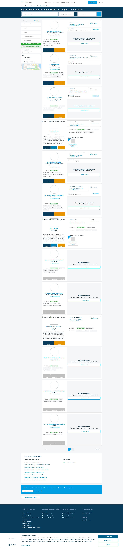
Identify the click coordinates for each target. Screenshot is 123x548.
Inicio (22, 5)
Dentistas (73, 2)
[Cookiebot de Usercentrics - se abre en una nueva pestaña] (12, 545)
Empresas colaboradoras (47, 515)
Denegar (108, 544)
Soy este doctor (85, 267)
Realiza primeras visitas (29, 61)
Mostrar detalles (25, 545)
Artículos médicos (85, 513)
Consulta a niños (27, 57)
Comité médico (25, 519)
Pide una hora (92, 2)
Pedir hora (73, 146)
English (89, 519)
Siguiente (97, 449)
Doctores (27, 5)
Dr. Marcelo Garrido (73, 241)
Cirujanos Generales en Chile (69, 462)
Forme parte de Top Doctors (47, 517)
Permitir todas (108, 536)
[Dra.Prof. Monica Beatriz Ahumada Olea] (54, 418)
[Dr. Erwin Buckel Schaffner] (54, 156)
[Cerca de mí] (75, 14)
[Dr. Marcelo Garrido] (54, 58)
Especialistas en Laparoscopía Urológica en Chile (35, 477)
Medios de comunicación (87, 511)
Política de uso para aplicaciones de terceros (31, 527)
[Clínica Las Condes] (54, 125)
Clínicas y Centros (65, 2)
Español (84, 519)
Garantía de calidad (26, 515)
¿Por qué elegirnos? (26, 513)
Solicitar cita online (85, 43)
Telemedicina (27, 59)
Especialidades (47, 2)
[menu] (22, 2)
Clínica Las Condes (54, 131)
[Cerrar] (99, 487)
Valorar (53, 329)
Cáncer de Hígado (34, 5)
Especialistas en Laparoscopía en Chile (33, 462)
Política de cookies (26, 525)
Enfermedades (56, 2)
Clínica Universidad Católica (54, 326)
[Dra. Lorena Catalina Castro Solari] (54, 254)
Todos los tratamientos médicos (68, 517)
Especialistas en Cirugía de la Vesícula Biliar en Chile (36, 469)
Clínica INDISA (54, 228)
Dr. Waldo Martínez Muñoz (72, 144)
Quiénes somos (25, 511)
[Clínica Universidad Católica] (54, 320)
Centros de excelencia (46, 513)
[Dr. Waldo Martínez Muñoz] (54, 25)
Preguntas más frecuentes (67, 515)
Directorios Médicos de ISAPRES (68, 511)
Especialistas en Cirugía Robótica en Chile (34, 467)
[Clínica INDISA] (54, 222)
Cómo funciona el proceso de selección (30, 517)
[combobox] (40, 14)
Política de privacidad (26, 521)
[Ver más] (64, 23)
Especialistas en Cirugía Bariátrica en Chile (34, 472)
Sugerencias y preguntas (67, 513)
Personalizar (107, 540)
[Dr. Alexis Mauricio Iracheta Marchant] (54, 351)
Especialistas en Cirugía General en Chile (33, 474)
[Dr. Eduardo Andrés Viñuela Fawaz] (54, 189)
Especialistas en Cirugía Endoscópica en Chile (34, 480)
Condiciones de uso (26, 523)
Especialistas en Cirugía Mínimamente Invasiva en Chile (37, 464)
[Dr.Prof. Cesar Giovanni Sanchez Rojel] (54, 385)
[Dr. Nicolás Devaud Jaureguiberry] (54, 287)
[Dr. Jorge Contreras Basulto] (54, 91)
